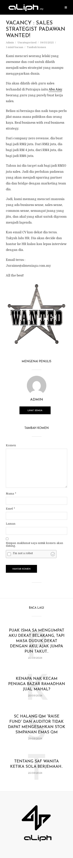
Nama (11, 493)
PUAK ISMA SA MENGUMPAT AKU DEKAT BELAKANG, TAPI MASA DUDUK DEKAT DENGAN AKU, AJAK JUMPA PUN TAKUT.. (36, 641)
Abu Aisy (55, 89)
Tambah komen (36, 47)
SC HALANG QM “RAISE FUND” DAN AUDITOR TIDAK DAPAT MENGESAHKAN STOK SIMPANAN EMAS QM (36, 724)
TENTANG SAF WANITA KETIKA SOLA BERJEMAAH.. (36, 764)
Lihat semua (35, 411)
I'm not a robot (23, 553)
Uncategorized (27, 42)
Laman (10, 523)
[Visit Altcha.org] (53, 554)
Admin (10, 42)
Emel (10, 508)
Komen (11, 445)
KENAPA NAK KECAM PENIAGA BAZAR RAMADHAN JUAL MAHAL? (36, 684)
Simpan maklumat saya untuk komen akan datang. (34, 544)
